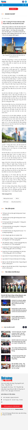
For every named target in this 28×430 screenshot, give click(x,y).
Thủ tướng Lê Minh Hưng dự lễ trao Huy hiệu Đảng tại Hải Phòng (19, 349)
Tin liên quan (9, 208)
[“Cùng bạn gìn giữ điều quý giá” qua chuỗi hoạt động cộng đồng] (5, 358)
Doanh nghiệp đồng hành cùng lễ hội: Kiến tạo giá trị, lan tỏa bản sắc (19, 318)
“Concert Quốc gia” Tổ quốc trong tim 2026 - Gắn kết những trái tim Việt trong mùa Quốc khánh (19, 334)
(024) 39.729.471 (15, 397)
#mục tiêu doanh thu (16, 201)
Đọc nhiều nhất (9, 327)
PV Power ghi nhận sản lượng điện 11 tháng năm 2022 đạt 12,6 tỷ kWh (14, 222)
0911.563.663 (6, 397)
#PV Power (6, 201)
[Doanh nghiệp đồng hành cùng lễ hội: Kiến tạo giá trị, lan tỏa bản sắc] (5, 319)
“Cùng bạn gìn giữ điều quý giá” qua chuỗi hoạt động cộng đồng (19, 357)
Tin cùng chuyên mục (12, 272)
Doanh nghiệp (10, 14)
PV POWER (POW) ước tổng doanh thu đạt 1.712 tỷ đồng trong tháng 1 (14, 231)
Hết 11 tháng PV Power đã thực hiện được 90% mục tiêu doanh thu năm (14, 22)
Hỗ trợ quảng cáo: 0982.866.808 (11, 406)
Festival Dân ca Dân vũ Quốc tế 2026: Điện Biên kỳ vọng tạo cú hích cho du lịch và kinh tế (19, 310)
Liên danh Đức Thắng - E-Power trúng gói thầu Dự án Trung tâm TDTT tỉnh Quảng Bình (14, 239)
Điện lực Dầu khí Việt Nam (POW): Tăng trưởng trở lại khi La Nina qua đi (14, 262)
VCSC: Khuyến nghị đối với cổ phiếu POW (12, 235)
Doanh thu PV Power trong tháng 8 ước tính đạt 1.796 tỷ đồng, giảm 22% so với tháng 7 (14, 247)
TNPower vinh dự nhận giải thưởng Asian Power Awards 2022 (14, 213)
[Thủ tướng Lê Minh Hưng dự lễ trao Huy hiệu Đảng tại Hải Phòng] (5, 350)
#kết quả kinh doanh (8, 198)
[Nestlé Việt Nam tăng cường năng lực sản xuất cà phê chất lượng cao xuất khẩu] (14, 284)
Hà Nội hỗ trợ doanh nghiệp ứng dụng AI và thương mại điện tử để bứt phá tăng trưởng (19, 302)
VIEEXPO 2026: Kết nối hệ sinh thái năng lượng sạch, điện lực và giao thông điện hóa (19, 341)
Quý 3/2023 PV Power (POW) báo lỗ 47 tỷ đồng (13, 256)
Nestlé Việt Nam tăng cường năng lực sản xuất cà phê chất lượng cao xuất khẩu (13, 296)
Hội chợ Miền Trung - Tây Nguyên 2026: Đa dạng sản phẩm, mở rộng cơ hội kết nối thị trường (18, 366)
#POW (17, 198)
